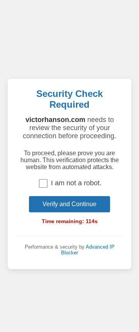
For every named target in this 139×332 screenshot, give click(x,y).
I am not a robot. (76, 183)
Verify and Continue (69, 204)
